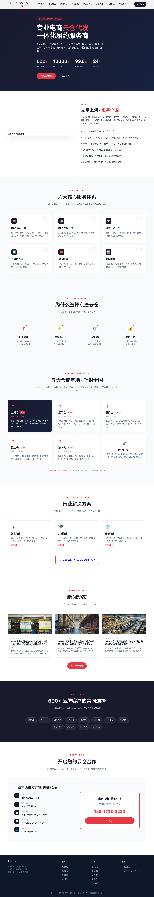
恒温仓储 (63, 4)
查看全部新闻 (77, 665)
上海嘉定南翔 (126, 867)
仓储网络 (99, 4)
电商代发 (65, 867)
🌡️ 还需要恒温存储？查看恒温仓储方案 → (77, 560)
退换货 (64, 879)
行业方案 (86, 4)
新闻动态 (111, 4)
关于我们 (40, 4)
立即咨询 (140, 4)
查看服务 (65, 76)
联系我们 (122, 4)
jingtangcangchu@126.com (132, 871)
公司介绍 (95, 867)
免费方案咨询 (46, 75)
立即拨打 (110, 820)
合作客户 (95, 879)
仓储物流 (75, 4)
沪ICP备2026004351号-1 (94, 893)
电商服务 (52, 4)
